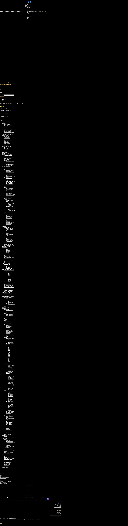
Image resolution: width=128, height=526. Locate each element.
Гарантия (59, 503)
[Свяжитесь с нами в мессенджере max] (29, 2)
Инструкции (59, 506)
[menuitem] (4, 123)
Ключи (1, 479)
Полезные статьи (58, 513)
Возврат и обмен (58, 505)
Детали (3, 100)
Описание (4, 99)
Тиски (1, 484)
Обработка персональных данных (55, 515)
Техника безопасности (57, 507)
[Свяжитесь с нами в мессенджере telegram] (30, 2)
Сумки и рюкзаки (3, 476)
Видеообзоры (59, 512)
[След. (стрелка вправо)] (1, 523)
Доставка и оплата (58, 504)
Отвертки (1, 480)
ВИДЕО (1, 92)
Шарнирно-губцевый (3, 483)
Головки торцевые (3, 478)
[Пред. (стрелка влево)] (0, 523)
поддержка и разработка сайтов (62, 524)
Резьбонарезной (3, 482)
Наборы (1, 475)
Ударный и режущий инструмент (5, 481)
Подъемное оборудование (4, 477)
